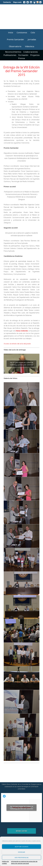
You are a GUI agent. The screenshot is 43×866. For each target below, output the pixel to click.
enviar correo (21, 831)
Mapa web (17, 2)
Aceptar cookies (21, 847)
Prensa (21, 58)
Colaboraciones (30, 52)
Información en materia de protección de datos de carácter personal (24, 862)
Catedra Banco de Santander (21, 16)
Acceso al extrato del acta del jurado (17, 344)
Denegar (21, 852)
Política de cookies (5, 862)
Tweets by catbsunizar (21, 807)
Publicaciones (10, 55)
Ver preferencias (21, 857)
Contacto (7, 2)
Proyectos (35, 55)
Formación (23, 55)
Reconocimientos (13, 52)
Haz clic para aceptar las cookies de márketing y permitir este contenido (21, 364)
